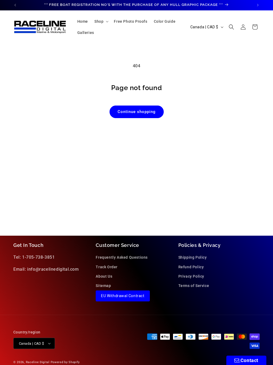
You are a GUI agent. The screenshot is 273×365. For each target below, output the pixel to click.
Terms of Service (193, 286)
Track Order (107, 267)
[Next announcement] (258, 5)
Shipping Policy (192, 257)
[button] (101, 21)
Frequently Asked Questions (122, 257)
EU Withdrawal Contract (122, 296)
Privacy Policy (191, 276)
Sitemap (103, 286)
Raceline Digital (38, 362)
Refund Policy (191, 267)
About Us (104, 276)
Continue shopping (137, 111)
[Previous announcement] (15, 5)
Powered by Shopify (65, 362)
